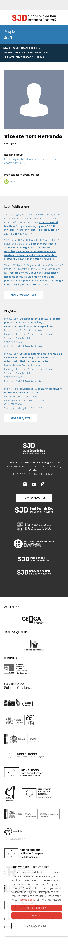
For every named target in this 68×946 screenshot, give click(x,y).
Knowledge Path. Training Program (27, 52)
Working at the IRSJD (26, 47)
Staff (8, 37)
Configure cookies (36, 925)
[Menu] (34, 5)
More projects (20, 418)
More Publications (24, 294)
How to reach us (34, 497)
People (9, 31)
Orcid (12, 181)
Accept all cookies (36, 907)
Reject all (36, 915)
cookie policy (27, 899)
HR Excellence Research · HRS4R (23, 57)
